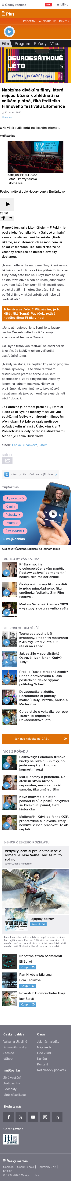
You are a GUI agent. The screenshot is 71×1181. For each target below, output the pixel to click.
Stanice (8, 1053)
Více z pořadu (15, 751)
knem (44, 445)
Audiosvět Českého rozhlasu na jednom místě (31, 548)
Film (5, 43)
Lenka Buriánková (24, 445)
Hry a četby (13, 498)
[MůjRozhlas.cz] (7, 136)
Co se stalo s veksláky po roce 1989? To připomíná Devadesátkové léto (43, 716)
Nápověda (44, 1047)
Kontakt (42, 1064)
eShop (7, 1059)
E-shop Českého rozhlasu (26, 842)
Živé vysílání (14, 531)
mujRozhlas (10, 487)
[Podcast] (3, 218)
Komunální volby (15, 1047)
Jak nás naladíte (48, 1041)
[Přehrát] (7, 204)
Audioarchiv (47, 21)
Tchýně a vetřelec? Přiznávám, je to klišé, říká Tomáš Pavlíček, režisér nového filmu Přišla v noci (32, 313)
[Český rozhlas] (14, 4)
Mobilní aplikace (14, 1095)
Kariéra (42, 1059)
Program (29, 21)
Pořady (40, 43)
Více (56, 43)
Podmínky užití (47, 1166)
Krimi (9, 506)
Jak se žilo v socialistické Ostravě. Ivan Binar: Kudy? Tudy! (40, 658)
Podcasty (10, 1089)
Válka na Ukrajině (15, 1041)
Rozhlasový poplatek (51, 1070)
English (7, 1170)
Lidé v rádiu (45, 1053)
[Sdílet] (10, 218)
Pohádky (11, 514)
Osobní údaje (25, 1166)
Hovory (7, 117)
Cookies (8, 1166)
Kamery (64, 21)
